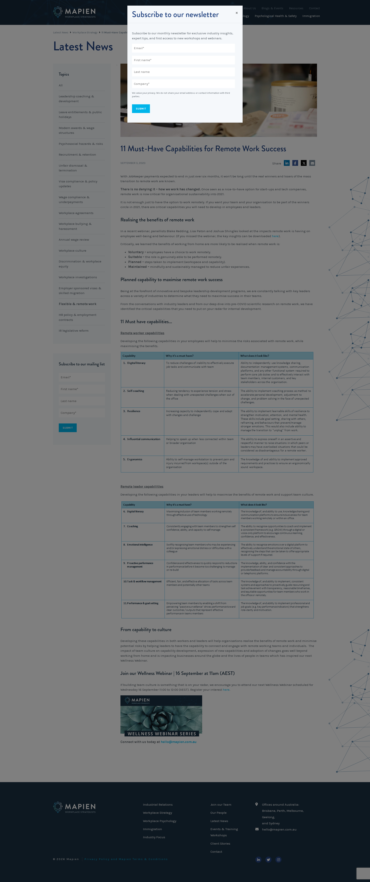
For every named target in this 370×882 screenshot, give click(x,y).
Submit (141, 108)
